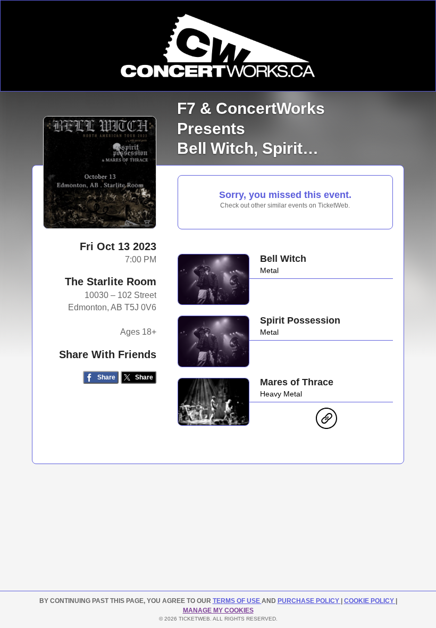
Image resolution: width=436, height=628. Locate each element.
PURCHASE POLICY (309, 601)
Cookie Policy (370, 601)
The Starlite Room (110, 281)
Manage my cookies (218, 610)
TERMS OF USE (237, 601)
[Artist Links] (326, 421)
